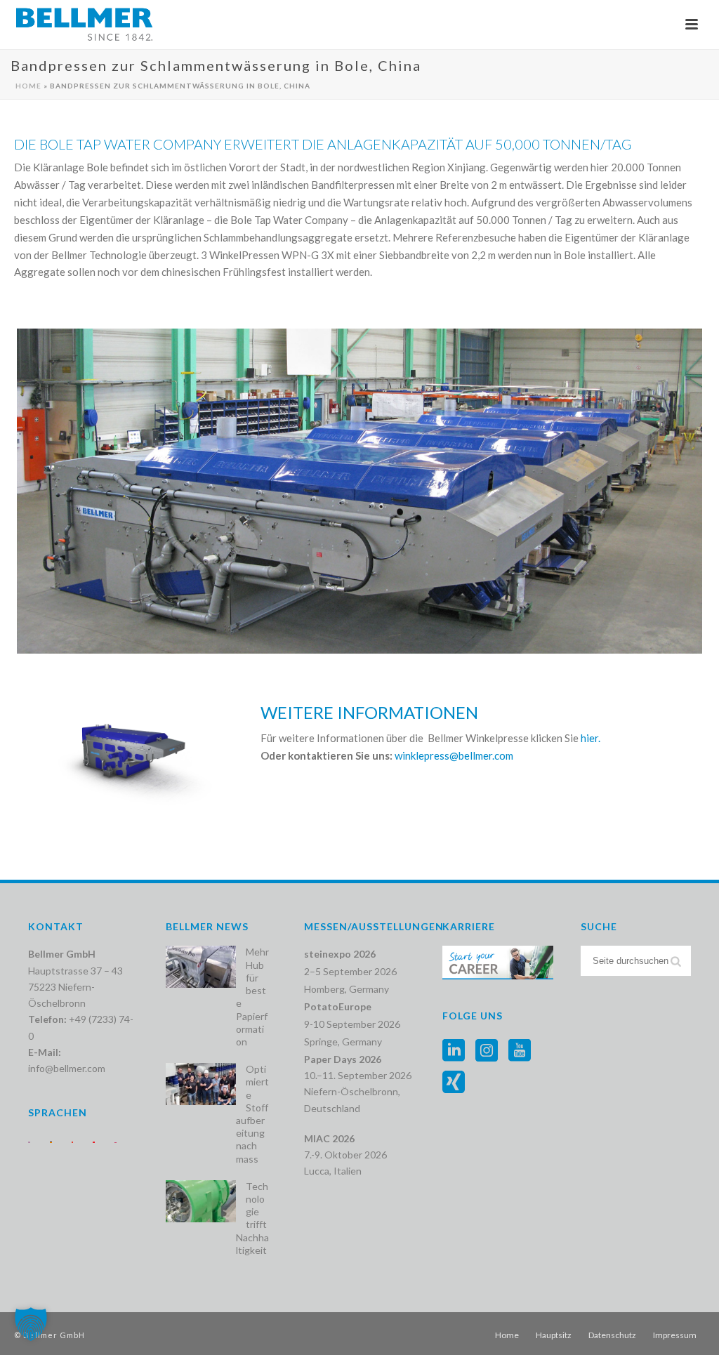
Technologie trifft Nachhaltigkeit (252, 1218)
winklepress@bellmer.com (454, 755)
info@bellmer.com (66, 1068)
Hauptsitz (554, 1335)
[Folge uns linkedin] (453, 1051)
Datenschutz (612, 1335)
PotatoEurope (337, 1006)
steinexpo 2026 (340, 954)
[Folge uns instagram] (486, 1051)
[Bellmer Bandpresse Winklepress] (359, 491)
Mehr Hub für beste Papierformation (252, 996)
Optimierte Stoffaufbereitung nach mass (252, 1113)
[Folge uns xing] (453, 1083)
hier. (590, 738)
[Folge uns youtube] (519, 1051)
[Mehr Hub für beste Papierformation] (201, 967)
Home (28, 85)
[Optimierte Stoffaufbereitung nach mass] (201, 1084)
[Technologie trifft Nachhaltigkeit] (201, 1201)
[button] (31, 1324)
